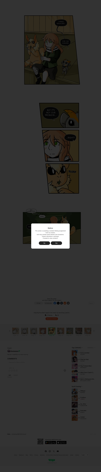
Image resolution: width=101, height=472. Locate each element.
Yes (56, 243)
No (44, 243)
